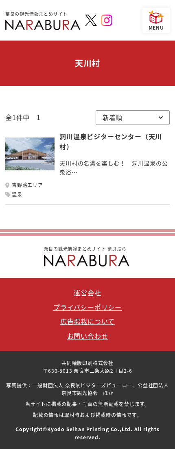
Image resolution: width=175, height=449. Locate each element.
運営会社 (87, 292)
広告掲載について (87, 321)
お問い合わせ (87, 336)
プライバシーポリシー (87, 307)
